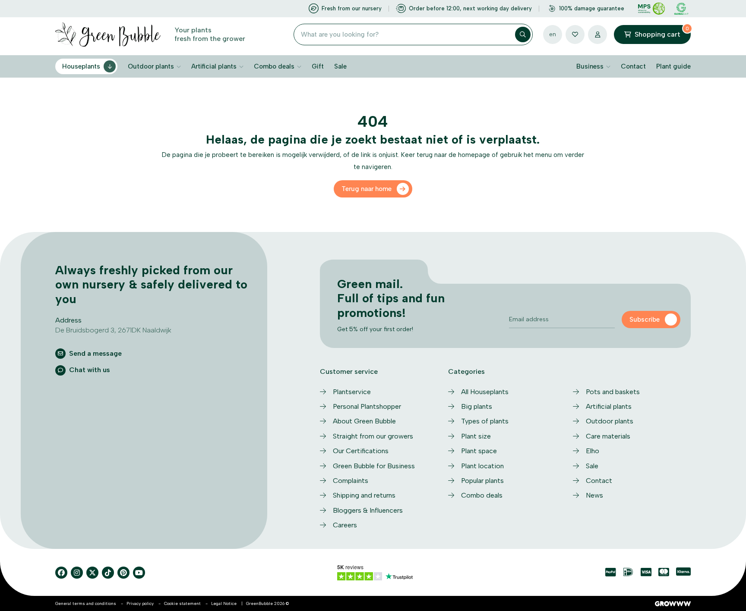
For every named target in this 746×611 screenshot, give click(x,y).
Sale (340, 66)
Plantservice (352, 392)
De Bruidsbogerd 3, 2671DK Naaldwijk (113, 330)
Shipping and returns (364, 495)
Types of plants (485, 421)
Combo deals (274, 66)
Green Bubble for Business (374, 466)
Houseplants (81, 66)
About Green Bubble (364, 421)
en (552, 34)
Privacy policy (140, 603)
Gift (318, 66)
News (594, 495)
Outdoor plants (151, 66)
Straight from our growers (373, 436)
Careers (345, 525)
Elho (592, 451)
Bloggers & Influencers (368, 510)
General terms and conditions (85, 603)
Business (590, 66)
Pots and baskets (613, 392)
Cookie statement (182, 603)
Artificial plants (214, 66)
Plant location (482, 466)
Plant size (476, 436)
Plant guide (673, 66)
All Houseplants (485, 392)
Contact (633, 66)
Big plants (476, 406)
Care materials (608, 436)
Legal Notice (224, 603)
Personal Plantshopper (367, 406)
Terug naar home (366, 189)
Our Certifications (361, 451)
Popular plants (482, 480)
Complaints (350, 480)
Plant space (479, 451)
